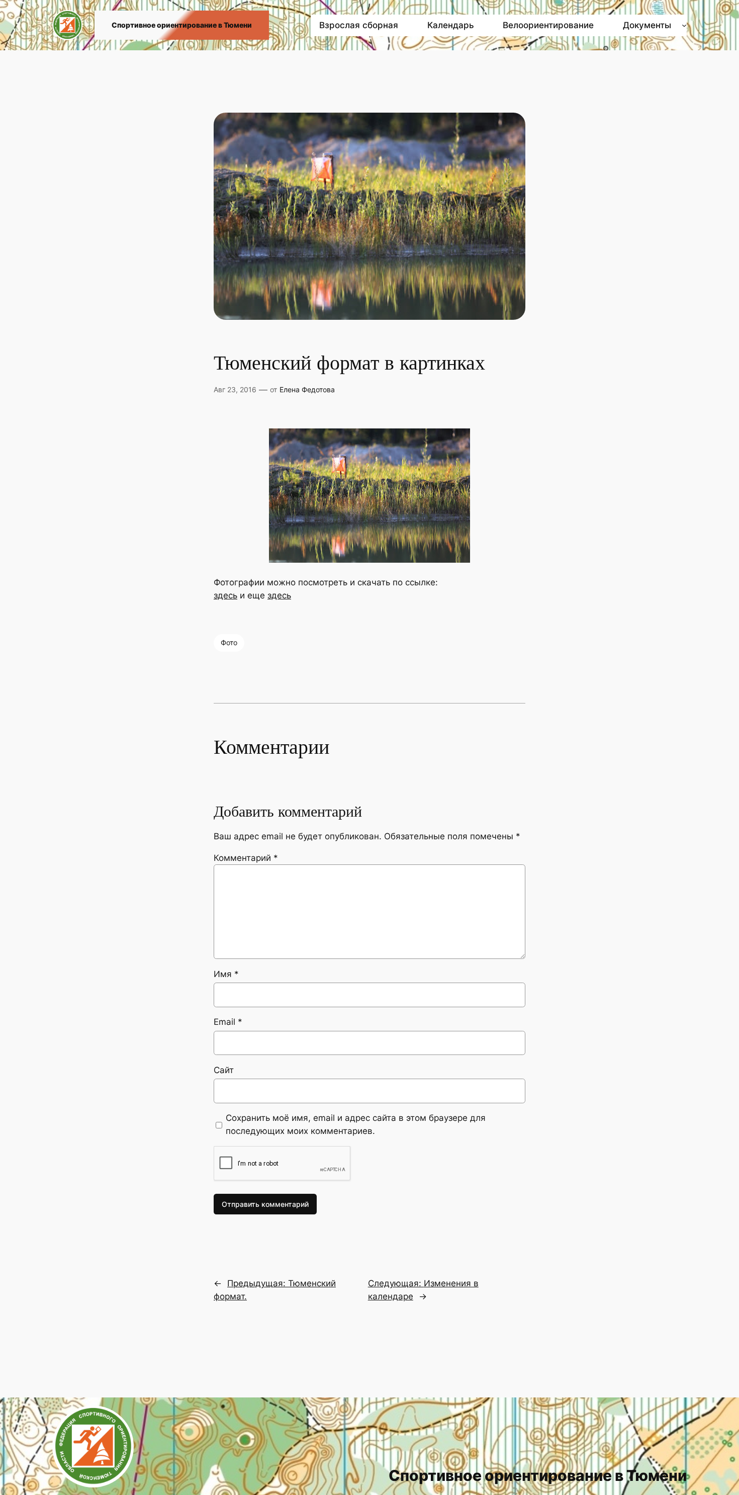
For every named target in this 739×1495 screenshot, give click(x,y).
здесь (225, 595)
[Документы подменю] (684, 25)
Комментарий (246, 858)
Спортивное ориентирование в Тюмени (182, 25)
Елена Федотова (307, 389)
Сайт (224, 1070)
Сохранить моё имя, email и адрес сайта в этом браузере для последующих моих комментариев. (356, 1124)
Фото (229, 642)
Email (228, 1022)
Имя (226, 974)
